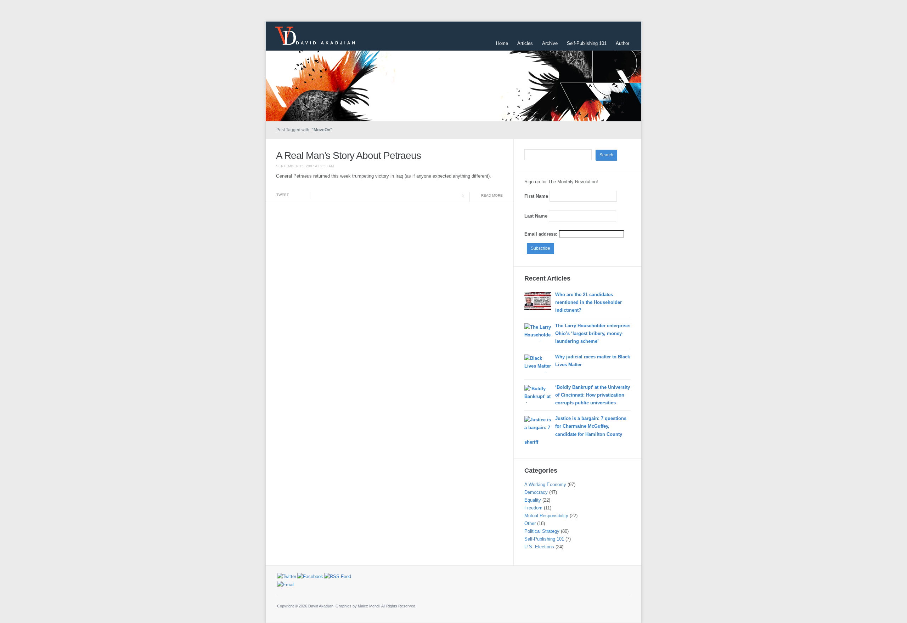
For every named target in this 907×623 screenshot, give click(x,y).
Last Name (535, 216)
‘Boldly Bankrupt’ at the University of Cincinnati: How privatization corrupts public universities (592, 395)
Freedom (533, 507)
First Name (536, 196)
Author (622, 43)
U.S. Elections (539, 546)
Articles (525, 43)
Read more (492, 195)
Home (502, 43)
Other (530, 523)
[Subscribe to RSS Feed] (337, 576)
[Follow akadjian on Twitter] (286, 576)
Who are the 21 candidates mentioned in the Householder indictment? (588, 302)
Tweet (282, 195)
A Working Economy (545, 484)
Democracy (536, 492)
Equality (532, 500)
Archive (550, 43)
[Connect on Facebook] (310, 576)
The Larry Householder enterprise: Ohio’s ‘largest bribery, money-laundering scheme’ (592, 333)
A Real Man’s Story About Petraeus (348, 155)
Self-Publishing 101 (587, 43)
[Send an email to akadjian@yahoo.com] (285, 584)
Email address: (541, 234)
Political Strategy (541, 531)
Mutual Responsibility (546, 515)
